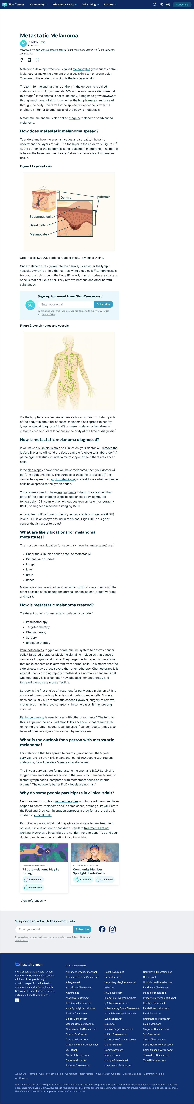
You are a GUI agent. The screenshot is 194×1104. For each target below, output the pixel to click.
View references (32, 900)
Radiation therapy (32, 717)
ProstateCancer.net (154, 1003)
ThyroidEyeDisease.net (156, 1055)
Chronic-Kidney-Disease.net (82, 1044)
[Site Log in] (168, 4)
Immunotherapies (32, 650)
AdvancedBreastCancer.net (81, 971)
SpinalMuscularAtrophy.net (158, 1049)
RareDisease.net (152, 1013)
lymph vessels (88, 100)
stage (29, 96)
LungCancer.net (113, 1018)
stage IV (74, 118)
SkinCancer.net (151, 1034)
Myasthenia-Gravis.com (117, 1065)
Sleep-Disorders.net (154, 1039)
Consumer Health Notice (79, 1073)
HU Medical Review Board (51, 49)
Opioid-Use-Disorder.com (157, 982)
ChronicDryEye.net (76, 1034)
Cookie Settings (132, 1073)
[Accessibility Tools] (161, 4)
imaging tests (66, 492)
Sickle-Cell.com (152, 1023)
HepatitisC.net (112, 977)
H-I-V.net (109, 987)
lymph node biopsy (63, 479)
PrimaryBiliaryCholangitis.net (159, 997)
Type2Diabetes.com (154, 1060)
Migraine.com (112, 1055)
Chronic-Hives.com (77, 1039)
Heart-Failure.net (114, 971)
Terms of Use (48, 314)
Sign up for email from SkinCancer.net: (70, 296)
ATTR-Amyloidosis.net (78, 1003)
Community (37, 4)
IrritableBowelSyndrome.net (120, 1013)
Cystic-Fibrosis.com (77, 1055)
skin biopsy (35, 470)
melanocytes (81, 69)
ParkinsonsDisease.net (156, 987)
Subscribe (103, 304)
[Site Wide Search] (154, 4)
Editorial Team (38, 42)
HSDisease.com (113, 992)
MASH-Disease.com (115, 1034)
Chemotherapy (102, 668)
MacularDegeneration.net (118, 1029)
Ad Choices (21, 1078)
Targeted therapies (41, 654)
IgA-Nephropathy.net (116, 1003)
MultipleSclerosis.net (116, 1060)
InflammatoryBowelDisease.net (122, 1008)
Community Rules (154, 1073)
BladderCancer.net (76, 1013)
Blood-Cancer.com (76, 1018)
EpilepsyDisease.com (78, 1065)
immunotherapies (66, 801)
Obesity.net (149, 977)
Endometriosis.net (76, 1060)
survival (25, 757)
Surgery (25, 690)
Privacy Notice (102, 311)
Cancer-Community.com (80, 1023)
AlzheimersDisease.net (79, 987)
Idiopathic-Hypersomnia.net (120, 997)
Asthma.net (72, 992)
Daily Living (89, 4)
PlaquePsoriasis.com (155, 992)
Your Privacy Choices (108, 1073)
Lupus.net (109, 1023)
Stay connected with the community (45, 921)
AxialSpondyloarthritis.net (81, 1008)
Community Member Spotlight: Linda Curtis (89, 871)
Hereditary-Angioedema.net (120, 982)
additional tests (42, 475)
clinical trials (43, 815)
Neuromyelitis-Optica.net (157, 971)
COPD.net (71, 1049)
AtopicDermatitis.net (77, 997)
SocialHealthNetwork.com (158, 1044)
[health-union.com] (28, 965)
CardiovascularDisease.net (81, 1029)
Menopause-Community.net (120, 1039)
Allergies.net (73, 982)
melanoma (45, 86)
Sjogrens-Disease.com (156, 1029)
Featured (109, 4)
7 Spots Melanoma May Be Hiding (40, 871)
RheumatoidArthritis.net (156, 1018)
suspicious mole (49, 448)
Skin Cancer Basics (63, 4)
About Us (20, 1073)
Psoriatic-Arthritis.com (156, 1008)
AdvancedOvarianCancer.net (82, 977)
